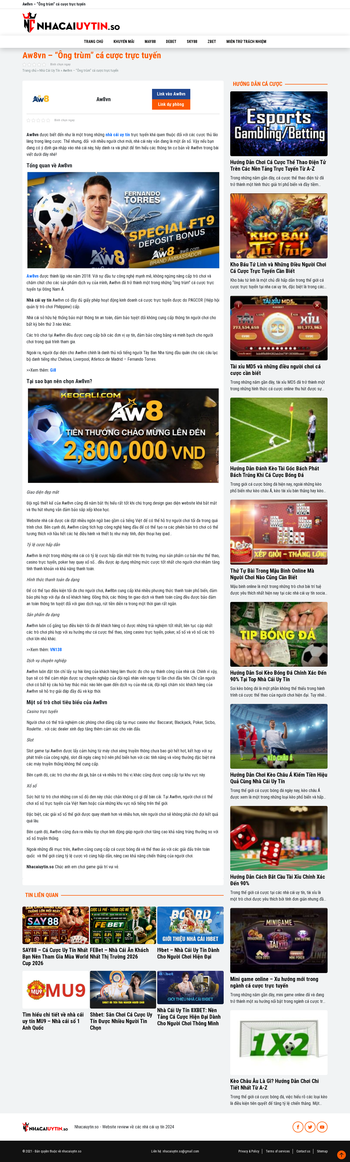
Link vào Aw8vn (171, 94)
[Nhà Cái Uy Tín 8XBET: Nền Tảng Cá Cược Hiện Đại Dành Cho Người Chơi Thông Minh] (190, 987)
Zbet (212, 41)
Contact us (303, 1151)
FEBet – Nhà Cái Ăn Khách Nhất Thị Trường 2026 (119, 953)
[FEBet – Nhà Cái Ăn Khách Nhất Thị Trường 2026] (123, 925)
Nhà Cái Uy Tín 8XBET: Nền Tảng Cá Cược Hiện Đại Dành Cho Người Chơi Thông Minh (189, 1017)
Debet (171, 41)
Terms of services (278, 1151)
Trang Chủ (93, 41)
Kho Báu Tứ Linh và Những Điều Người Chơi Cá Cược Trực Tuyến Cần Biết (278, 267)
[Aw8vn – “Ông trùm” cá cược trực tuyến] (41, 98)
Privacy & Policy (248, 1151)
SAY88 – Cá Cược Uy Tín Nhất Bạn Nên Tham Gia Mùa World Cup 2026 (55, 956)
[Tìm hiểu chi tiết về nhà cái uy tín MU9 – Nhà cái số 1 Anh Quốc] (55, 990)
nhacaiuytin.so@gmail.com (181, 1151)
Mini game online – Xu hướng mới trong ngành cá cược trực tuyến (274, 982)
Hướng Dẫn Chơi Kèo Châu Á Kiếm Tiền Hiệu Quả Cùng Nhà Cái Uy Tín (278, 778)
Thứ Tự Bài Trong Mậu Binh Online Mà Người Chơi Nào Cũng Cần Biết (272, 574)
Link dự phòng (171, 104)
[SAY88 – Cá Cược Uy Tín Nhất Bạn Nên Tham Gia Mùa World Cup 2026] (55, 925)
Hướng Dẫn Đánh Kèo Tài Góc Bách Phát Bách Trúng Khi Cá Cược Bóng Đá (274, 471)
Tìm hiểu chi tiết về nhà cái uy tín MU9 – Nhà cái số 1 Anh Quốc (53, 1021)
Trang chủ (29, 70)
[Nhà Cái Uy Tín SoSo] (45, 1126)
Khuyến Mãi (123, 41)
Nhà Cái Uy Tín (49, 70)
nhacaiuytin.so (71, 1151)
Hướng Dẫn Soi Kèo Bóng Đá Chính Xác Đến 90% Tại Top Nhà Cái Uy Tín (278, 676)
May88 (150, 41)
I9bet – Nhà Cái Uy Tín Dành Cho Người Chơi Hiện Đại (188, 953)
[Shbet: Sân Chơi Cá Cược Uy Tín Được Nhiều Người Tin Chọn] (123, 990)
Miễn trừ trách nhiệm (246, 41)
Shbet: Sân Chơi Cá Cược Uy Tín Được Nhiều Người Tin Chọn (121, 1021)
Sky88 (192, 41)
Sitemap (322, 1151)
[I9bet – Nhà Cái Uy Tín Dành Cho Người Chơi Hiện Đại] (190, 925)
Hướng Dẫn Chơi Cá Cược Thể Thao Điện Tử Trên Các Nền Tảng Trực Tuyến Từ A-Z (278, 165)
